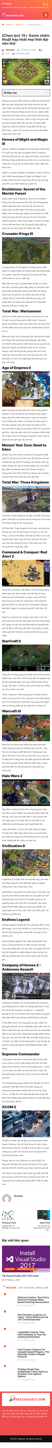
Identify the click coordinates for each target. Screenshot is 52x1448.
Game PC (20, 24)
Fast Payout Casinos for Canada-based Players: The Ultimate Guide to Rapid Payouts (33, 1353)
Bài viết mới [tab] (26, 1287)
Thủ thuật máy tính (26, 1269)
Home (8, 24)
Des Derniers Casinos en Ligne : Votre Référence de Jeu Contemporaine (33, 1317)
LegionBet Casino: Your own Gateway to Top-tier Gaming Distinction (32, 1334)
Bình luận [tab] (42, 1287)
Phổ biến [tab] (11, 1287)
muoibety (10, 50)
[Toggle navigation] (45, 15)
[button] (44, 4)
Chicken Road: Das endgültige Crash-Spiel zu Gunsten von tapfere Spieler (33, 1373)
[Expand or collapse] (46, 93)
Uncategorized (24, 1295)
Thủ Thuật (9, 1269)
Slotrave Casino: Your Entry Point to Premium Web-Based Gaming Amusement (33, 1300)
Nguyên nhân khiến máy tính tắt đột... (23, 1275)
